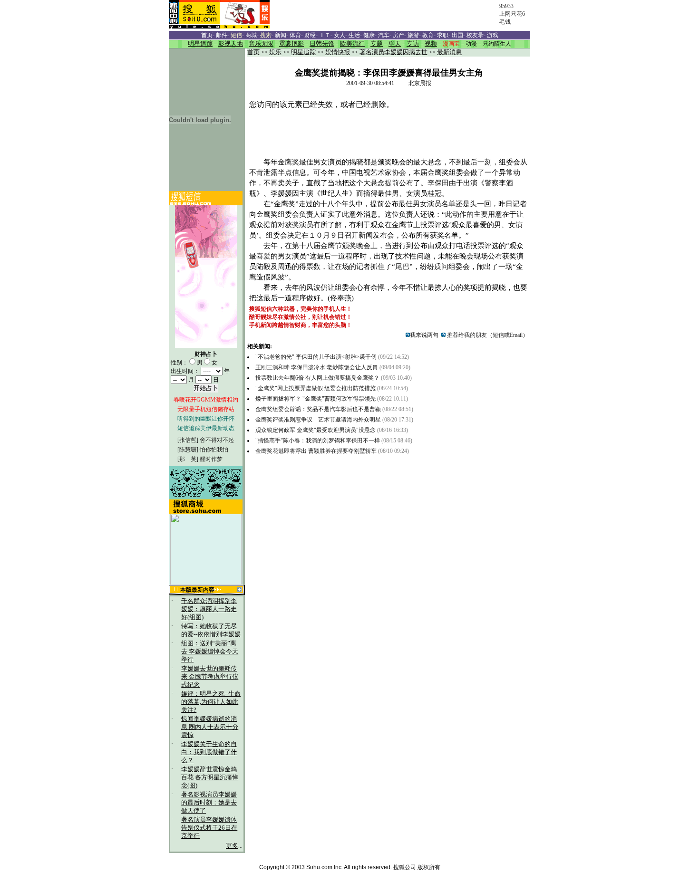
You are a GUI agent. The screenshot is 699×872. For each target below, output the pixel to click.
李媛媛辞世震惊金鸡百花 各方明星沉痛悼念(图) (209, 777)
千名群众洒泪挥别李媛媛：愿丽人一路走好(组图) (209, 609)
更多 (232, 846)
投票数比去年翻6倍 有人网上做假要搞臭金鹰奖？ (317, 377)
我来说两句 (424, 335)
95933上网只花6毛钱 (512, 14)
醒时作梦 (211, 459)
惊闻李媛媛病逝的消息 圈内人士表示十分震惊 (209, 727)
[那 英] (187, 459)
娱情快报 (337, 52)
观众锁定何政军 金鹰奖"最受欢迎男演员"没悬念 (316, 430)
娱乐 (275, 52)
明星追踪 (303, 52)
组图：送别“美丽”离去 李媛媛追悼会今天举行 (209, 651)
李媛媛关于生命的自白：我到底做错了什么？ (209, 752)
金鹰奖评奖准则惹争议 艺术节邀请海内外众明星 (318, 419)
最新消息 (449, 52)
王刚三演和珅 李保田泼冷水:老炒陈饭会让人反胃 (316, 367)
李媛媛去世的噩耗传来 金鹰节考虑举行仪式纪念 (209, 676)
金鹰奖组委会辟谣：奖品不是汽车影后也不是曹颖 (318, 409)
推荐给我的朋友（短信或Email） (487, 335)
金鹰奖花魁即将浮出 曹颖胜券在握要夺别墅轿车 (316, 451)
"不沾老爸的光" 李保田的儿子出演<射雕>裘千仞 (316, 357)
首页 (253, 52)
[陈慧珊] (187, 449)
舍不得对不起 (217, 440)
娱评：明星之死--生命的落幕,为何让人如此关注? (211, 701)
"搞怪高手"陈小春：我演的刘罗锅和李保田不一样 (317, 440)
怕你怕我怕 (214, 449)
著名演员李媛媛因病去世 (393, 52)
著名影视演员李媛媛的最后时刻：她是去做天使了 (209, 802)
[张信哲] (187, 440)
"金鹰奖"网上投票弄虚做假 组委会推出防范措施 (315, 388)
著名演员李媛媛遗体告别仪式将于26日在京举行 (209, 827)
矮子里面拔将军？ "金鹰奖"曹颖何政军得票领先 (315, 398)
